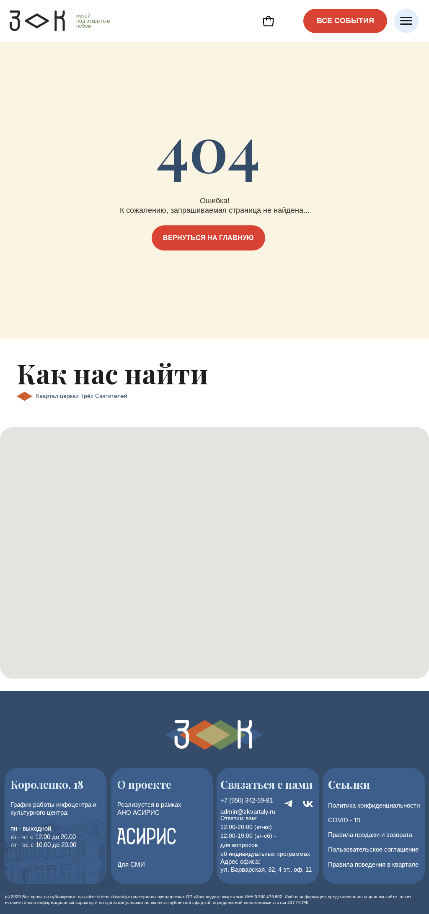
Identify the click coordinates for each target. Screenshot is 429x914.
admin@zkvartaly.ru (247, 811)
